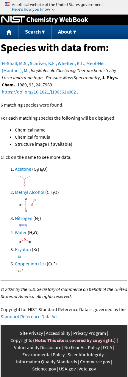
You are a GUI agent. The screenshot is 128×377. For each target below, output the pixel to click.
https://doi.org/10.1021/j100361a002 (39, 92)
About (65, 31)
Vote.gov (87, 369)
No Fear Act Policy (82, 347)
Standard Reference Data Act (29, 316)
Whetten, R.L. (71, 63)
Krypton (23, 249)
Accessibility (58, 333)
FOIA (107, 347)
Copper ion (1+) (30, 264)
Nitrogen (23, 218)
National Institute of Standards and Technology (13, 19)
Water (21, 232)
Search (33, 31)
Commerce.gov (95, 362)
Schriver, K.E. (43, 63)
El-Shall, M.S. (15, 63)
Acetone (23, 169)
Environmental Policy (43, 354)
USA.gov (67, 369)
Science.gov (44, 369)
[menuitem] (9, 32)
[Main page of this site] (9, 32)
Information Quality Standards (46, 362)
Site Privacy (31, 333)
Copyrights (21, 340)
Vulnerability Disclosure (37, 347)
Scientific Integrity (86, 354)
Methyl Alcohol (29, 192)
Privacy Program (89, 333)
